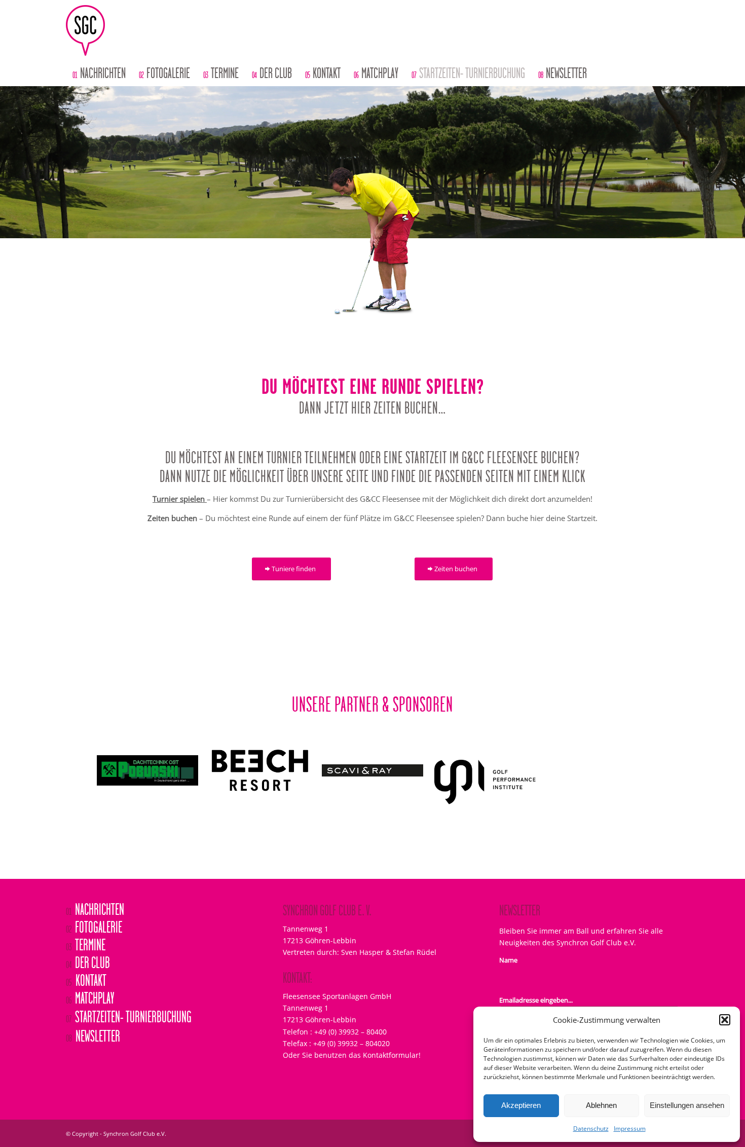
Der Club (88, 940)
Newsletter (93, 1014)
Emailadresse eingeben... (536, 976)
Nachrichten (95, 887)
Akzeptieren (521, 1105)
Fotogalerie (94, 905)
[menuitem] (99, 73)
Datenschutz (591, 1128)
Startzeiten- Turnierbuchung (129, 994)
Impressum (630, 1128)
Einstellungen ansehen (687, 1105)
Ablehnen (601, 1105)
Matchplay (90, 976)
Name (508, 936)
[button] (725, 1020)
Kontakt (86, 958)
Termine (85, 922)
